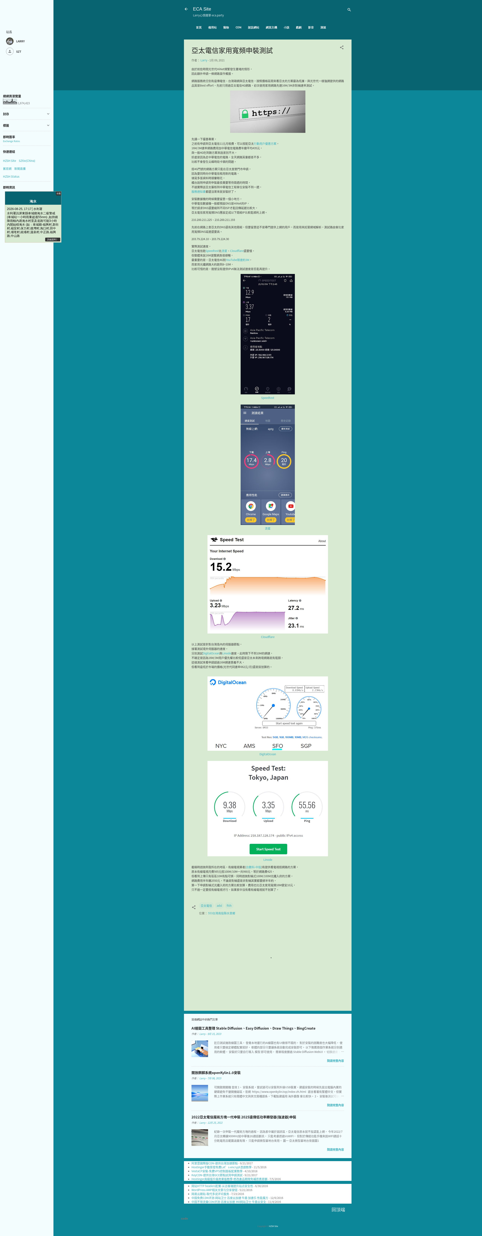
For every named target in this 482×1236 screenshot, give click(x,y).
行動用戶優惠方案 (265, 143)
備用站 (212, 27)
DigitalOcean (211, 653)
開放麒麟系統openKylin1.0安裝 (216, 1072)
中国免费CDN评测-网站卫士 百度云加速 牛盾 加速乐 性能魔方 (229, 1198)
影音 (311, 27)
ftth (229, 905)
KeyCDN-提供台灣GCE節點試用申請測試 (217, 1175)
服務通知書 (198, 191)
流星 (224, 251)
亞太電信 (206, 905)
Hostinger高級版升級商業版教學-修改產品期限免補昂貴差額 (229, 1179)
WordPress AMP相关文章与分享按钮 (214, 1190)
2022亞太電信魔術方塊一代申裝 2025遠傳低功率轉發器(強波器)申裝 (243, 1116)
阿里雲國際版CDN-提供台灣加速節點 (214, 1163)
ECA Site (202, 8)
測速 (323, 27)
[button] (341, 48)
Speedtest (212, 251)
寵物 (226, 27)
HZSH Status (11, 176)
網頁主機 (271, 27)
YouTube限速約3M (237, 260)
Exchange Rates (11, 141)
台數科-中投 (253, 867)
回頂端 (338, 1209)
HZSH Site (273, 1226)
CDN (238, 27)
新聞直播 (20, 168)
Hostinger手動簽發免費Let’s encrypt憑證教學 (221, 1167)
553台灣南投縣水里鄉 (221, 913)
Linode (226, 653)
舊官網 (7, 168)
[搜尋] (349, 10)
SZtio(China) (27, 161)
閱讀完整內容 (335, 1061)
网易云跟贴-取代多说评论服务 (210, 1194)
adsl (219, 905)
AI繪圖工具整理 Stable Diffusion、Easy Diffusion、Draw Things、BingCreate (253, 1028)
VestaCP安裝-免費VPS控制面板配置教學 (217, 1171)
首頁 (199, 27)
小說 (286, 27)
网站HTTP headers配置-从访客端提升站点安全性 (222, 1186)
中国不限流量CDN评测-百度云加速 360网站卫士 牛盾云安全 (228, 1202)
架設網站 (253, 27)
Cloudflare (237, 251)
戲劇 (299, 27)
